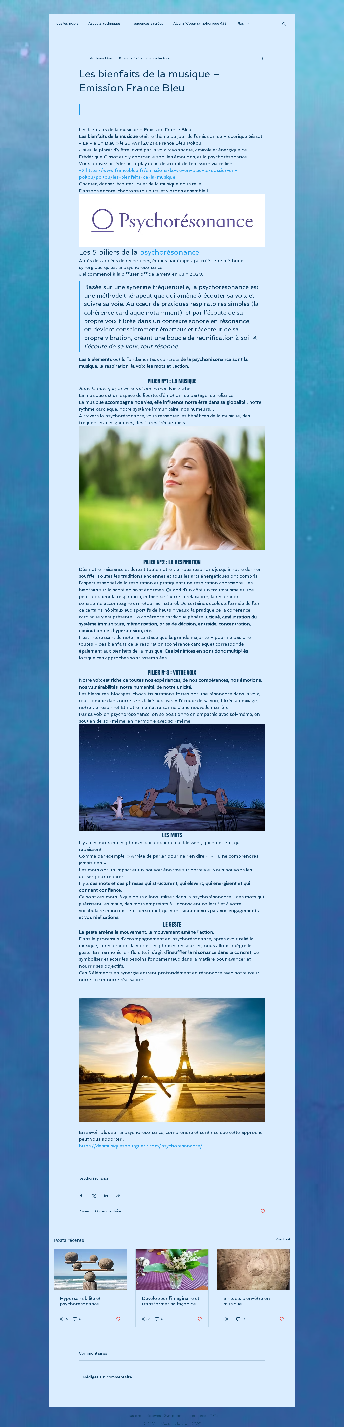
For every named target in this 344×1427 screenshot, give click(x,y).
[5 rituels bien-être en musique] (253, 1269)
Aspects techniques (104, 23)
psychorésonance (94, 1178)
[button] (284, 24)
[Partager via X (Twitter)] (93, 1195)
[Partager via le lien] (118, 1195)
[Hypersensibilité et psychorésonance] (90, 1269)
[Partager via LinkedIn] (106, 1195)
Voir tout (282, 1239)
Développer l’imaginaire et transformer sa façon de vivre (170, 1301)
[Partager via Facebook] (81, 1195)
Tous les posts (66, 23)
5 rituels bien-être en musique (246, 1301)
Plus (240, 23)
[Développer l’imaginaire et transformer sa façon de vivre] (172, 1269)
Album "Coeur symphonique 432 (200, 23)
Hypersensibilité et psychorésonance (80, 1301)
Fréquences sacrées (147, 23)
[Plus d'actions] (262, 58)
